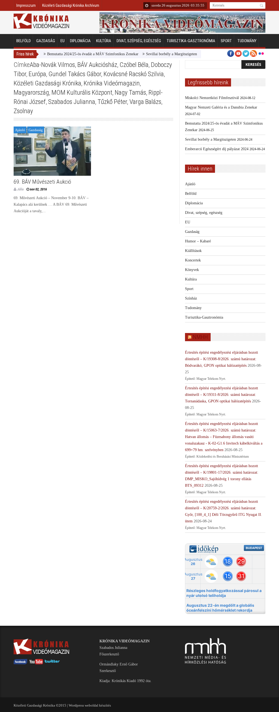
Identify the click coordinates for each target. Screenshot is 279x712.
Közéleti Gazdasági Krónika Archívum (70, 5)
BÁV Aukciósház (97, 65)
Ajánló (20, 130)
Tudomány (246, 40)
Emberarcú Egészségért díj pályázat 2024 (216, 149)
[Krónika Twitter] (52, 663)
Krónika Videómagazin (112, 83)
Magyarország (31, 92)
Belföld (23, 40)
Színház (191, 298)
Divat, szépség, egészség (139, 40)
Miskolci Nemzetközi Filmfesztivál (212, 98)
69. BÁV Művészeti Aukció (42, 181)
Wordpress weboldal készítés (90, 705)
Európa (37, 74)
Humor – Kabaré (198, 241)
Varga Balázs (145, 102)
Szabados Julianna (71, 102)
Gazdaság (45, 40)
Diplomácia (80, 40)
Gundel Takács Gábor (74, 74)
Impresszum (26, 5)
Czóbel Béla (134, 65)
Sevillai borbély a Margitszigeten (162, 54)
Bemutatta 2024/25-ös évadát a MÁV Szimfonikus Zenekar (84, 54)
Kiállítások (193, 251)
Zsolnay (23, 111)
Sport (226, 40)
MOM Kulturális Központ (81, 92)
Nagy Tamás (130, 92)
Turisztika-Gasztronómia (190, 40)
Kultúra (103, 40)
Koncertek (193, 260)
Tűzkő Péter (112, 102)
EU (62, 40)
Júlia (20, 189)
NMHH (200, 337)
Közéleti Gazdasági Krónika (47, 83)
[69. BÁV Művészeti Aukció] (52, 151)
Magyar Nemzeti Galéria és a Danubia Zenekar (221, 107)
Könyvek (192, 270)
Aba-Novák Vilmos (52, 65)
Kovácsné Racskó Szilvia (134, 74)
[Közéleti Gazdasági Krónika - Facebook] (20, 663)
